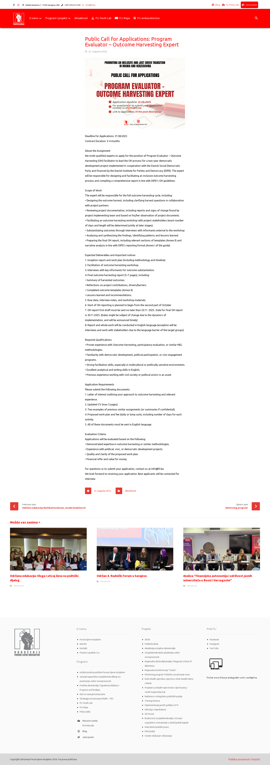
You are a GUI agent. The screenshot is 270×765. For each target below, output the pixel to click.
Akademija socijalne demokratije (160, 648)
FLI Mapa (84, 707)
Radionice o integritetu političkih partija (163, 696)
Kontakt (83, 648)
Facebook (214, 639)
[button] (14, 5)
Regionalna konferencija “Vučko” (160, 670)
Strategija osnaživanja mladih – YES (96, 698)
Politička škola (151, 644)
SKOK (147, 639)
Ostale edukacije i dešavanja (158, 736)
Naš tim (83, 644)
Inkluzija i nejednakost (155, 709)
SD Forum (149, 714)
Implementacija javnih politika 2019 (161, 705)
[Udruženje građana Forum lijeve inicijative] (19, 18)
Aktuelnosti (130, 491)
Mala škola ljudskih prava (157, 727)
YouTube (214, 648)
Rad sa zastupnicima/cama (92, 694)
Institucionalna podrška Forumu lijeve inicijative (102, 672)
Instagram (214, 644)
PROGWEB (150, 731)
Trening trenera (152, 701)
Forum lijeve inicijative (90, 639)
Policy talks (85, 711)
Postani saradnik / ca (89, 652)
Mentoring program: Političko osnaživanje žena (167, 674)
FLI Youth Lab (86, 703)
